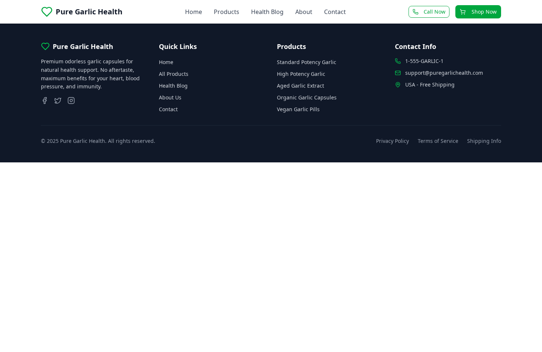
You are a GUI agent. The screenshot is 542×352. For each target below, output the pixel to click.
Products (226, 12)
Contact (335, 12)
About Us (170, 97)
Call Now (434, 11)
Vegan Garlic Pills (298, 109)
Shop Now (484, 11)
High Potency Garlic (301, 73)
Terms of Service (438, 140)
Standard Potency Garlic (306, 62)
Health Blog (267, 12)
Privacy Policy (392, 140)
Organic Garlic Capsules (307, 97)
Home (193, 12)
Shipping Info (484, 140)
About (303, 12)
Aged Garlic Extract (300, 85)
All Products (173, 73)
